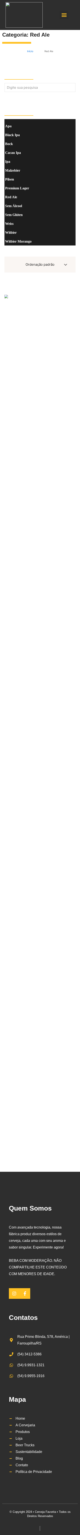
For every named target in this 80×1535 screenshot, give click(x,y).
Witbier (11, 232)
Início (30, 51)
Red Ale (40, 35)
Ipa (7, 161)
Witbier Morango (18, 241)
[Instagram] (14, 1293)
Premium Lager (17, 188)
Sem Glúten (14, 215)
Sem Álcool (13, 206)
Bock (9, 144)
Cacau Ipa (13, 153)
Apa (8, 126)
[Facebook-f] (25, 1293)
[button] (64, 15)
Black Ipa (12, 135)
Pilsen (9, 179)
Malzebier (12, 170)
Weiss (9, 224)
